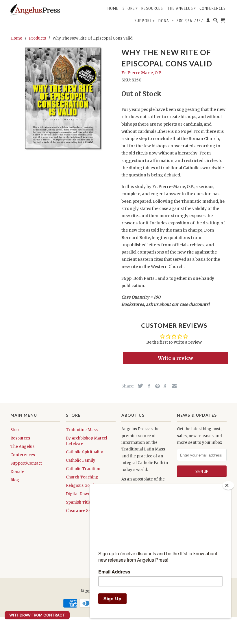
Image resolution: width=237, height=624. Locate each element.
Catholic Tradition (83, 468)
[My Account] (208, 21)
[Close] (228, 485)
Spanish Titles (79, 502)
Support (144, 20)
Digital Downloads (83, 493)
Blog (14, 480)
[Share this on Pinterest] (156, 386)
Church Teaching (82, 477)
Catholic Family (80, 460)
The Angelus (181, 8)
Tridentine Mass (82, 429)
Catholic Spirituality (84, 452)
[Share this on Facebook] (147, 386)
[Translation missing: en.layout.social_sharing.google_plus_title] (164, 386)
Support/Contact (26, 463)
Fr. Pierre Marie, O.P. (141, 72)
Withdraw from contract (37, 615)
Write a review (175, 358)
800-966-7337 (190, 20)
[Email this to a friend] (173, 386)
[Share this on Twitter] (139, 385)
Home (113, 8)
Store (130, 8)
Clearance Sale (80, 510)
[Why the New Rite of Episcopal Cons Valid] (63, 98)
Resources (152, 8)
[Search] (215, 21)
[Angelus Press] (35, 10)
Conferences (212, 8)
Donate (166, 20)
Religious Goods (81, 485)
